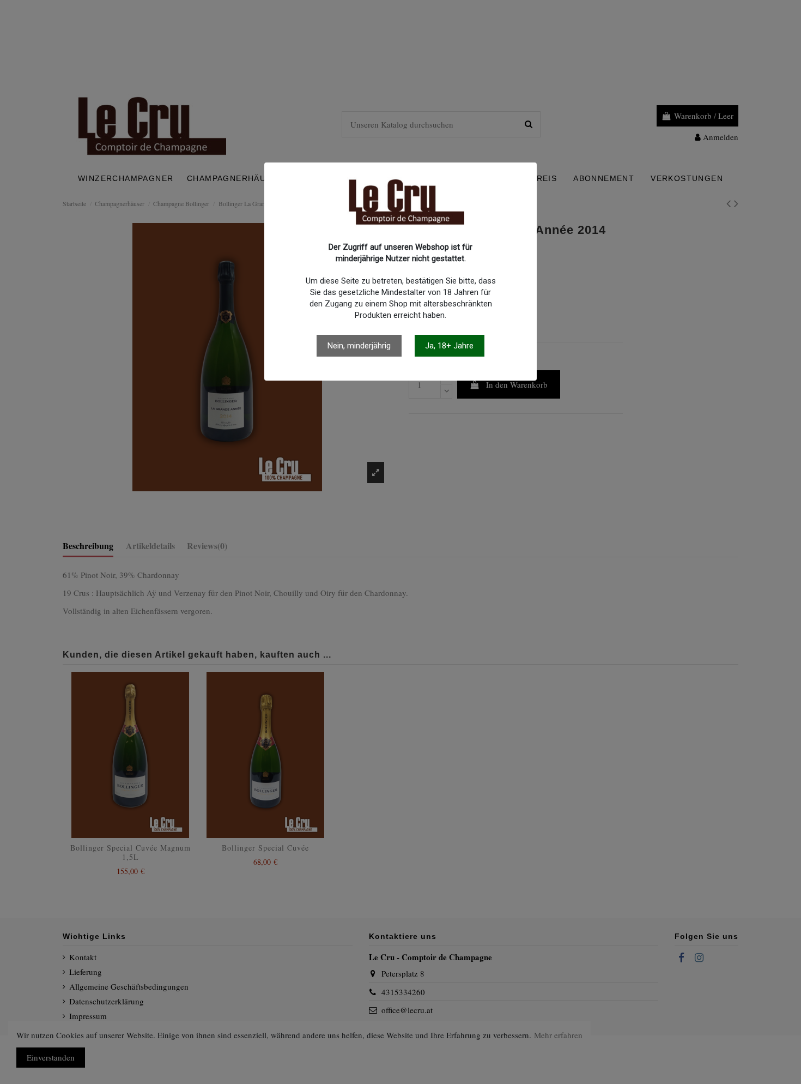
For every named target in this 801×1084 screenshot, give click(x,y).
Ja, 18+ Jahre (449, 346)
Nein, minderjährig (359, 346)
